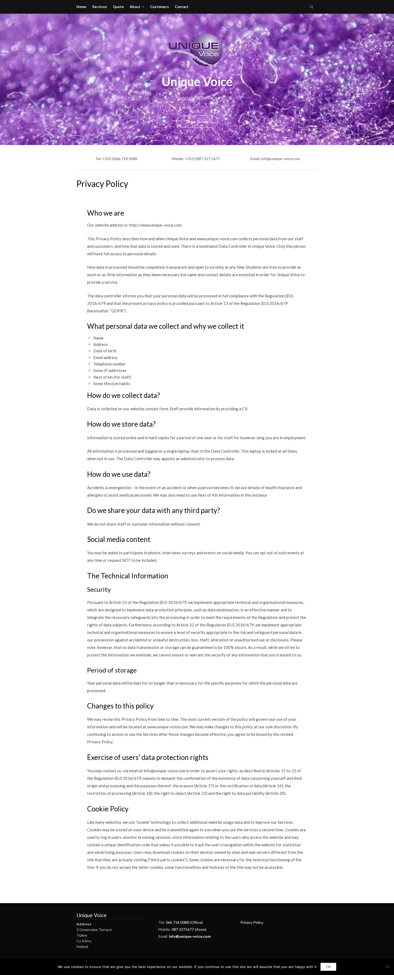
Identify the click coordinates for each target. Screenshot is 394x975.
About (135, 7)
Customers (159, 7)
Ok (328, 967)
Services (99, 7)
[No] (387, 966)
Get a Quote (197, 121)
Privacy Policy (251, 922)
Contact (181, 7)
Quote (118, 7)
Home (81, 7)
